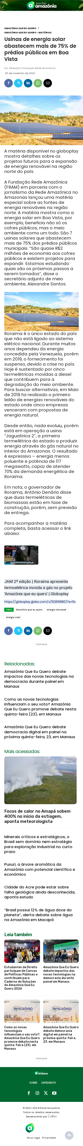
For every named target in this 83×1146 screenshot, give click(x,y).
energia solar (13, 617)
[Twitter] (18, 83)
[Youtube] (54, 1093)
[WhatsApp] (38, 83)
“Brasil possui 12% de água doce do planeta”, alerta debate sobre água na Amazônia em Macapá (38, 915)
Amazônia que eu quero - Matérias (28, 32)
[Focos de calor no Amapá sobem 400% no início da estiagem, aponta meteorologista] (40, 780)
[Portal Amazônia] (41, 5)
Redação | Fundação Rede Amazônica (32, 68)
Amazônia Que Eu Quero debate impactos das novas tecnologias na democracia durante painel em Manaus (39, 679)
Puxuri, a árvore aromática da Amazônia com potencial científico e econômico (39, 869)
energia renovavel (56, 609)
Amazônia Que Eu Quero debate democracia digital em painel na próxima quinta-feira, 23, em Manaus (39, 731)
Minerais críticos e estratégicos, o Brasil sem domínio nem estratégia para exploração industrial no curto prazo (38, 844)
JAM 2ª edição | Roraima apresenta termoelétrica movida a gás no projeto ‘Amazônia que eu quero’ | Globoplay (38, 587)
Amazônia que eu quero (20, 28)
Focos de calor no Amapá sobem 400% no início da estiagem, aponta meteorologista (37, 816)
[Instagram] (37, 1093)
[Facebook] (8, 83)
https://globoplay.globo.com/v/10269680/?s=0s (40, 602)
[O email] (47, 83)
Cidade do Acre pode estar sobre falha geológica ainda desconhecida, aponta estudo (39, 892)
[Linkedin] (28, 83)
